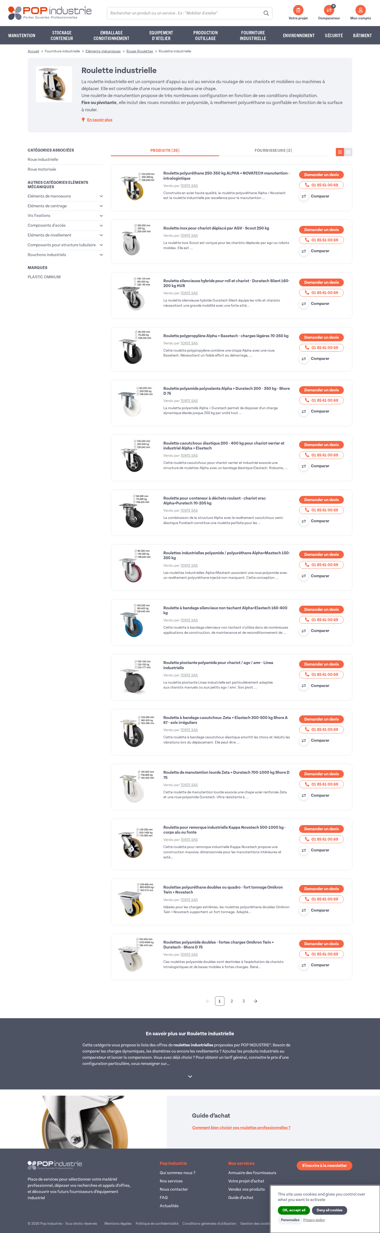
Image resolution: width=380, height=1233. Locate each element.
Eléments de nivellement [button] (49, 235)
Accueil (33, 51)
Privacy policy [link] (314, 1220)
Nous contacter (174, 1189)
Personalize (290, 1220)
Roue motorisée (42, 169)
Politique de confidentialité (157, 1224)
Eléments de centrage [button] (47, 206)
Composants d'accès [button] (47, 225)
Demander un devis (321, 174)
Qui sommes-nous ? (177, 1173)
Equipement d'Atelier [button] (161, 35)
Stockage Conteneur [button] (62, 35)
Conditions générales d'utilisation (209, 1224)
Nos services (171, 1181)
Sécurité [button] (334, 35)
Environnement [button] (299, 35)
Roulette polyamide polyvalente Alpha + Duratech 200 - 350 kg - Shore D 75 (226, 391)
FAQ (164, 1197)
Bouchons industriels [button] (47, 254)
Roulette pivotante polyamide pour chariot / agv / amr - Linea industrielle (218, 665)
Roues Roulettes (139, 51)
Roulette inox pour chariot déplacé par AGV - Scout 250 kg (216, 228)
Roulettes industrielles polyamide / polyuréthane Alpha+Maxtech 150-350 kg (226, 555)
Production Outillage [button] (205, 35)
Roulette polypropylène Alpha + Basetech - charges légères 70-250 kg (225, 336)
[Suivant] (255, 1001)
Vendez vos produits (246, 1189)
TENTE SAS (189, 186)
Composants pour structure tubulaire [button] (62, 245)
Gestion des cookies (256, 1224)
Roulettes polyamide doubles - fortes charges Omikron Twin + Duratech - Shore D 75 (218, 945)
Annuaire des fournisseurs (252, 1173)
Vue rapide (136, 188)
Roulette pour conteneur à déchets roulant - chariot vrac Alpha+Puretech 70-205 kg (214, 500)
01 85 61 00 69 (324, 185)
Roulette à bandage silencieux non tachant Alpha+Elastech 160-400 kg (225, 610)
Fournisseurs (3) (273, 150)
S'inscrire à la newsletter (324, 1165)
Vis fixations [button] (39, 215)
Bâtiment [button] (362, 35)
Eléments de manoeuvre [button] (49, 196)
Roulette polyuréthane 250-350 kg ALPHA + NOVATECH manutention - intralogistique (226, 175)
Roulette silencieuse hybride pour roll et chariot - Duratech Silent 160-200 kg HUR (226, 283)
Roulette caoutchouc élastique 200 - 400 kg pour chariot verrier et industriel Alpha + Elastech (223, 445)
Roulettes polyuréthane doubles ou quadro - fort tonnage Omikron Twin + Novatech (223, 890)
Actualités (169, 1206)
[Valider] (266, 13)
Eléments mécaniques (103, 51)
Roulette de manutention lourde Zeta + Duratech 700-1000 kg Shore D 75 (226, 775)
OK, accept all (294, 1210)
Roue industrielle (43, 159)
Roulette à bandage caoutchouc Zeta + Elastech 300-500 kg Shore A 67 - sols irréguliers (225, 720)
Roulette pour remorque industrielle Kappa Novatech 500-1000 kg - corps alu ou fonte (224, 830)
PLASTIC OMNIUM (44, 277)
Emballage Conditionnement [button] (112, 35)
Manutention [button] (21, 35)
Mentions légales (118, 1224)
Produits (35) (165, 150)
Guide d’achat (240, 1197)
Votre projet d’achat (246, 1181)
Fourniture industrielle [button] (253, 35)
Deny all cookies (330, 1210)
